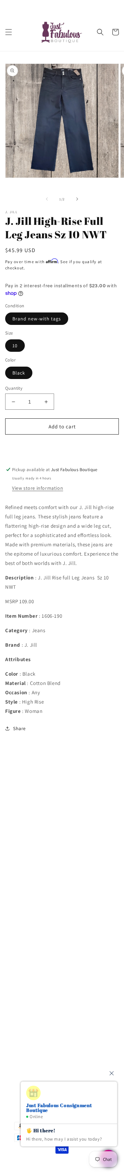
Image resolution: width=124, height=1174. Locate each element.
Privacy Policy (29, 847)
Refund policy (29, 894)
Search (21, 785)
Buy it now (62, 446)
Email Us (24, 1028)
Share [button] (19, 728)
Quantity (13, 388)
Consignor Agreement (38, 816)
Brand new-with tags (36, 319)
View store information (37, 488)
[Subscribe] (102, 1069)
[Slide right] (77, 199)
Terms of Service (32, 862)
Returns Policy (30, 878)
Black (18, 373)
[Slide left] (46, 199)
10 (15, 345)
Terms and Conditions (38, 831)
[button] (8, 32)
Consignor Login (32, 800)
